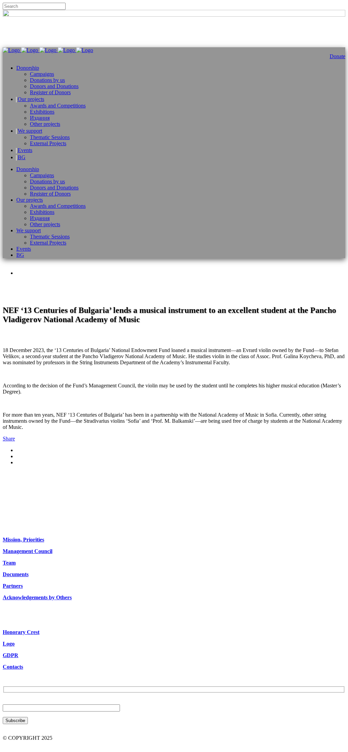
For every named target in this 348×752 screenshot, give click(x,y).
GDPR (10, 655)
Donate (337, 56)
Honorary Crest (21, 632)
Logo (9, 644)
